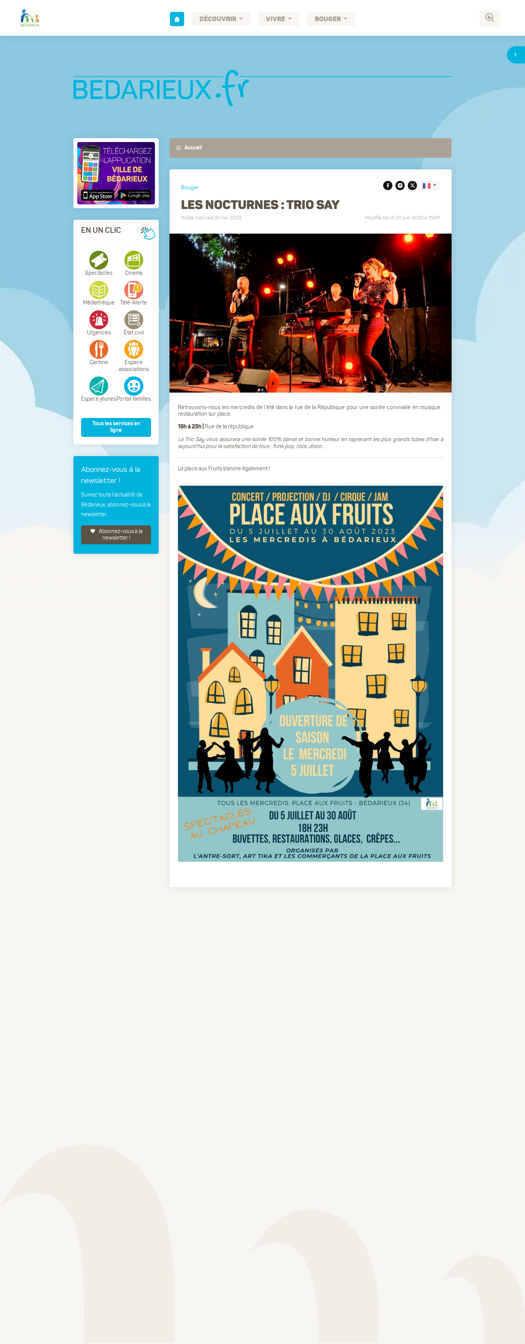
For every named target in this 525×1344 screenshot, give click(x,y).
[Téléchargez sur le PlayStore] (133, 195)
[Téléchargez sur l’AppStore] (98, 195)
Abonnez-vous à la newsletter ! (120, 535)
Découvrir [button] (218, 19)
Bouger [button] (328, 19)
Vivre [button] (276, 19)
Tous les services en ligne (116, 427)
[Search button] (490, 18)
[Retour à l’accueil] (177, 19)
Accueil (192, 147)
